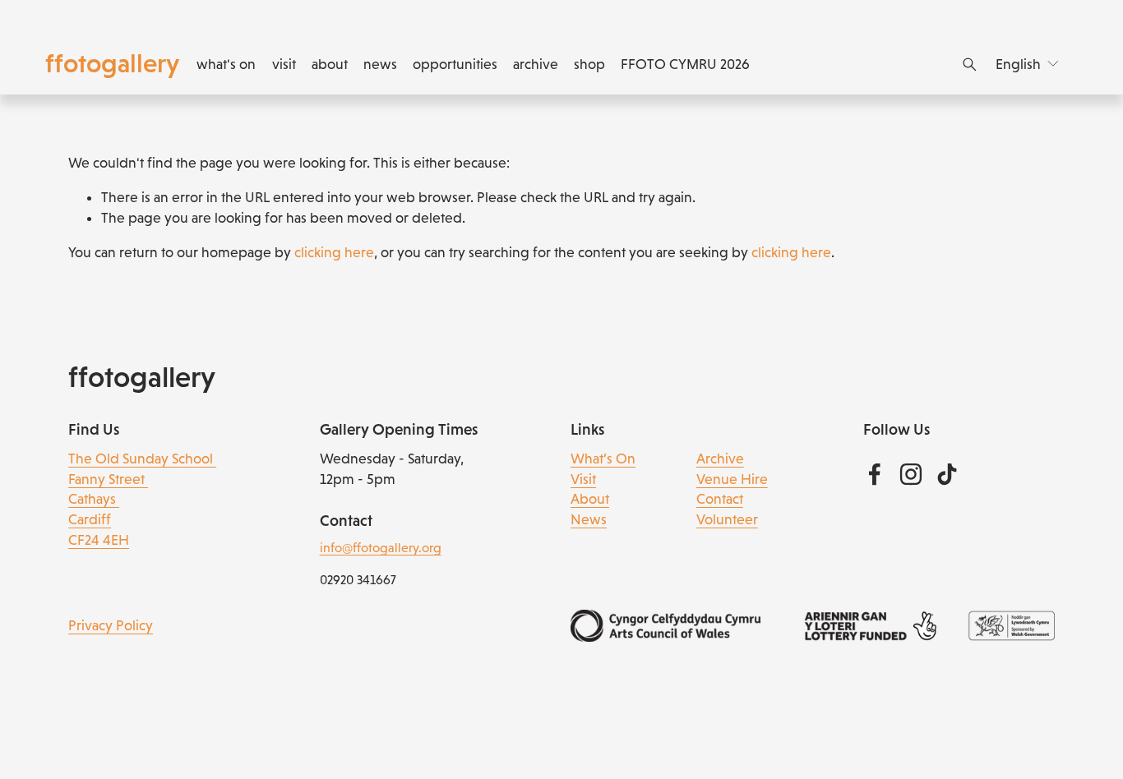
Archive (720, 458)
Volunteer (727, 519)
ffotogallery (112, 63)
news (380, 64)
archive (535, 64)
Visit (583, 479)
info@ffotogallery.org (380, 548)
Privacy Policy (110, 625)
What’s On (603, 458)
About (590, 499)
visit (284, 64)
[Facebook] (874, 474)
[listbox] (1028, 64)
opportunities (455, 64)
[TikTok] (947, 474)
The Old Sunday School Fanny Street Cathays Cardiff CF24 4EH (142, 499)
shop (589, 64)
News (589, 519)
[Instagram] (910, 474)
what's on (226, 64)
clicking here (334, 252)
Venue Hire (732, 479)
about (330, 64)
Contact (719, 499)
